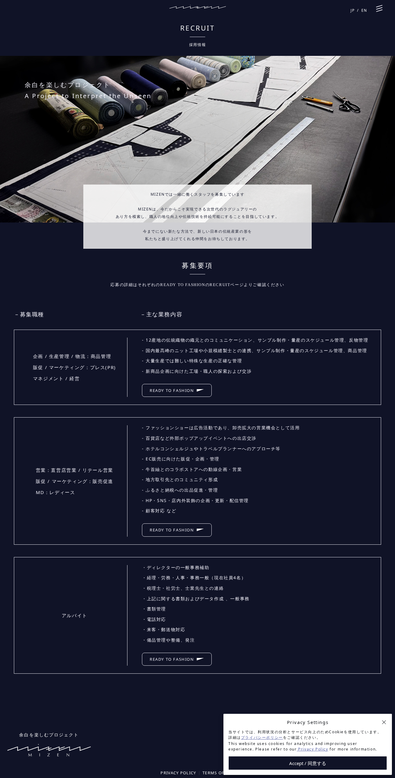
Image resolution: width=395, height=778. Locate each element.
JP (353, 10)
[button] (384, 722)
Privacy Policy (312, 749)
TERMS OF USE (218, 773)
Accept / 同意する (307, 763)
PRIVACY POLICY (178, 773)
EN (364, 10)
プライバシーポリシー (262, 737)
